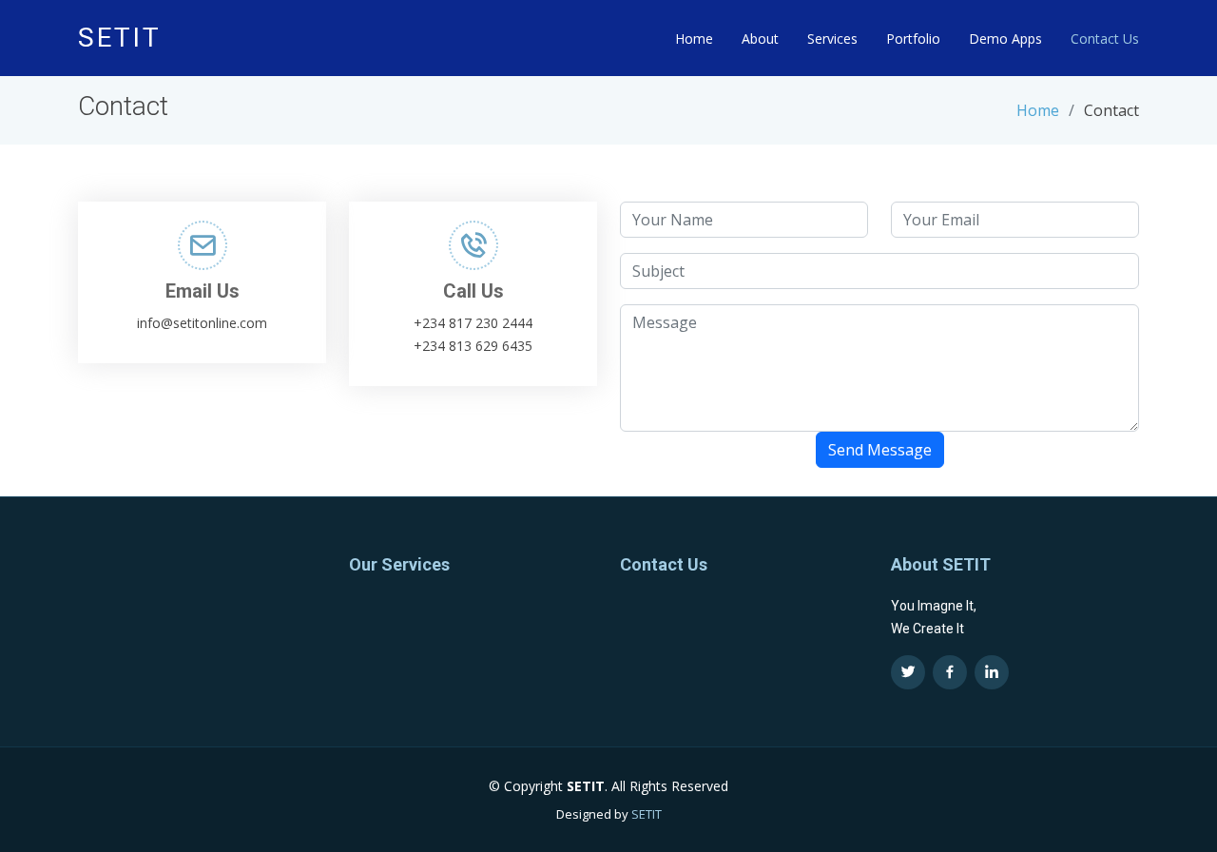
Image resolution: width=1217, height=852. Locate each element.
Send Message (880, 449)
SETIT (646, 814)
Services (832, 38)
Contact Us (1105, 38)
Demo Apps (1005, 38)
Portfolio (913, 38)
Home (694, 38)
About (760, 38)
